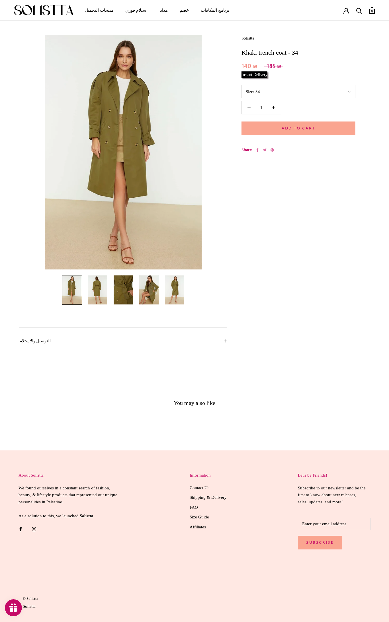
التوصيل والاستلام (35, 341)
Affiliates (198, 527)
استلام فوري (136, 10)
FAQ (194, 507)
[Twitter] (265, 150)
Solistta (247, 38)
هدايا (163, 10)
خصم (184, 10)
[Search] (359, 10)
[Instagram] (34, 528)
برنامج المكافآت (215, 10)
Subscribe (320, 542)
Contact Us (199, 487)
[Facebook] (257, 150)
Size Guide (199, 517)
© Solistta (30, 598)
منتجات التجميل (99, 10)
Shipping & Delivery (208, 497)
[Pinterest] (272, 150)
